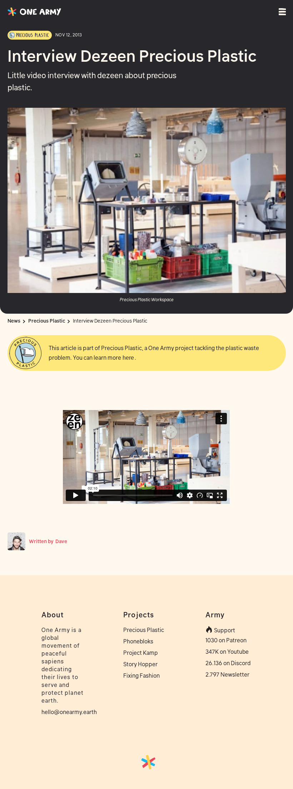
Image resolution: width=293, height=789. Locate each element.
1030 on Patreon (226, 640)
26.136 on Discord (227, 663)
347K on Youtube (227, 651)
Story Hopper (140, 664)
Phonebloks (138, 641)
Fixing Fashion (141, 675)
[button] (283, 12)
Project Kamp (140, 653)
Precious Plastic (143, 630)
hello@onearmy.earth (64, 712)
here (128, 358)
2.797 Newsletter (227, 674)
